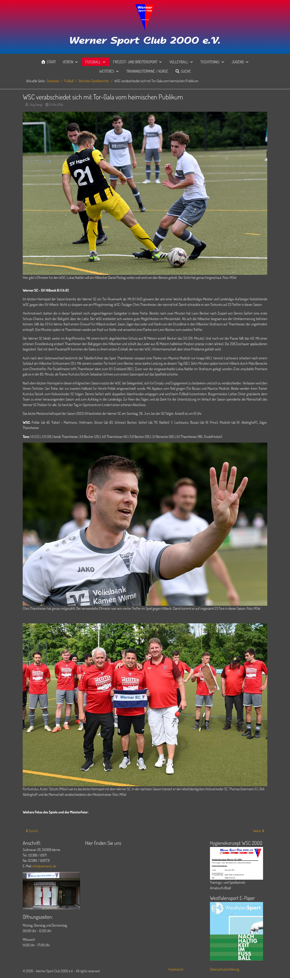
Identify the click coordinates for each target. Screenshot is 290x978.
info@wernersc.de (44, 866)
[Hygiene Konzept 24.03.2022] (236, 863)
